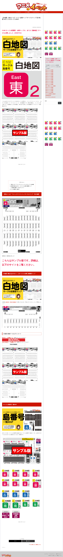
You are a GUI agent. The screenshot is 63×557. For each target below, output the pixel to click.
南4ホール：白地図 (49, 92)
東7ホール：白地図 (49, 79)
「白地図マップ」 (10, 337)
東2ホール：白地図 (49, 71)
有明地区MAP (48, 95)
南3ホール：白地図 (49, 90)
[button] (28, 541)
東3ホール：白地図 (49, 73)
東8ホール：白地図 (49, 81)
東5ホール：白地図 (49, 76)
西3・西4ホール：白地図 (50, 85)
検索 (46, 100)
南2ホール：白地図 (49, 89)
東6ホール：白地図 (49, 77)
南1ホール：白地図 (49, 87)
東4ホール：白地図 (49, 74)
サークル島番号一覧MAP (15, 189)
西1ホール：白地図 (49, 82)
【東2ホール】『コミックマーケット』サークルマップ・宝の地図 (22, 184)
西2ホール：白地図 (49, 84)
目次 (20, 182)
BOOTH (7, 302)
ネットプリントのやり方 (50, 97)
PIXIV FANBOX (13, 302)
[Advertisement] (21, 23)
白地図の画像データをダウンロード (17, 187)
